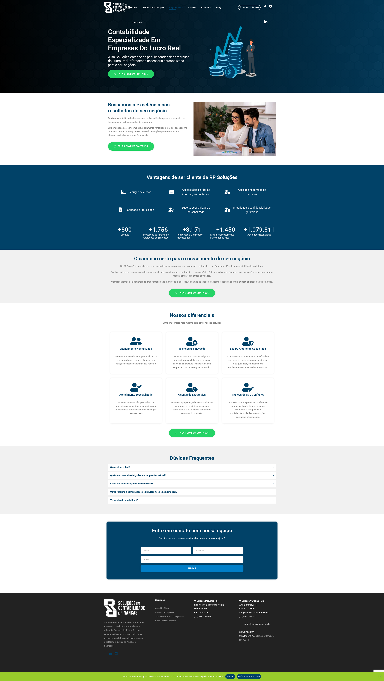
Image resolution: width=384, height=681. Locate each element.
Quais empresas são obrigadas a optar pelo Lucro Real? (138, 475)
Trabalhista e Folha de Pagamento (169, 616)
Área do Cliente (249, 7)
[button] (192, 467)
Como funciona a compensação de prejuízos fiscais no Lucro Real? (143, 492)
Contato (137, 22)
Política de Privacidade (249, 676)
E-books (206, 7)
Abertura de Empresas (164, 612)
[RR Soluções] (117, 7)
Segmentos (176, 7)
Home (133, 7)
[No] (380, 676)
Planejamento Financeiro (165, 621)
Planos (192, 7)
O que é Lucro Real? (120, 467)
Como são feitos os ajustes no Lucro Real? (131, 483)
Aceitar (230, 676)
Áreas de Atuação (153, 7)
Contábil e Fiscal (162, 608)
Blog (219, 7)
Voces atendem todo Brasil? (124, 500)
